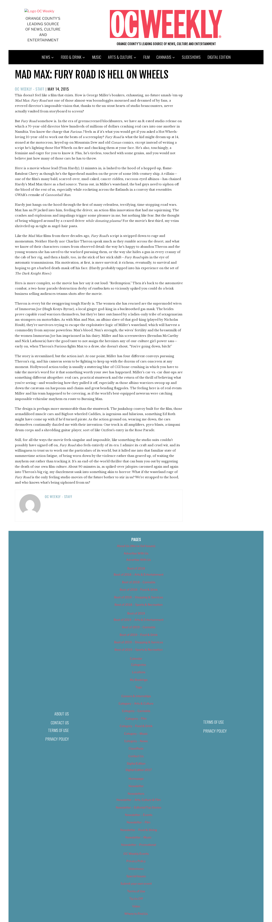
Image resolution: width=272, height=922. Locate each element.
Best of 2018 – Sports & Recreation (139, 604)
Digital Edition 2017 (139, 770)
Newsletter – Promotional (138, 844)
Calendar (136, 658)
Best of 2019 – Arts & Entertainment (138, 619)
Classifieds (136, 748)
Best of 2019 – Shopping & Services (138, 642)
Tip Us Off (136, 898)
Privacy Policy (57, 739)
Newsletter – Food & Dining (138, 830)
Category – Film (136, 718)
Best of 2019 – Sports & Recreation (139, 649)
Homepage (136, 778)
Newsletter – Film (138, 822)
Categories (138, 664)
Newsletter (136, 786)
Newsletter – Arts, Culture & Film (138, 800)
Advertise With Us (136, 553)
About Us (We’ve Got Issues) (136, 546)
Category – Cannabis (136, 711)
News (46, 57)
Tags (138, 687)
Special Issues (136, 876)
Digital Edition (219, 57)
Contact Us (60, 722)
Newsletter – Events (138, 815)
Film (146, 57)
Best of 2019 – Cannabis (138, 627)
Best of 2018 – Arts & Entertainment (138, 574)
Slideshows (191, 57)
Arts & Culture (120, 57)
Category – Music (136, 733)
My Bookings (138, 679)
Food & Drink (71, 57)
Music (96, 57)
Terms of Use (58, 730)
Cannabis (163, 57)
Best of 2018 (136, 568)
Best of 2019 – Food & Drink (139, 635)
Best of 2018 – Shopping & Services (138, 597)
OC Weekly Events (136, 853)
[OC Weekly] (39, 11)
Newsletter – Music (138, 837)
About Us (61, 713)
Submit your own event (136, 883)
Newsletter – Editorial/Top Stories (138, 807)
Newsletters (136, 793)
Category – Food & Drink (136, 726)
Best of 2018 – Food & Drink (139, 589)
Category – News (136, 741)
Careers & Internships (136, 696)
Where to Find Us (136, 913)
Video (136, 906)
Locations (138, 672)
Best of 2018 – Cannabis (138, 582)
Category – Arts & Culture (136, 703)
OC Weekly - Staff (29, 89)
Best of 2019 (136, 613)
